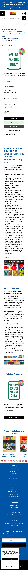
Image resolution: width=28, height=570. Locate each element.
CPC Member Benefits (14, 491)
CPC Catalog (14, 473)
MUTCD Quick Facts (14, 478)
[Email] (7, 134)
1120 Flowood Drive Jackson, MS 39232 (14, 523)
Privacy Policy (14, 510)
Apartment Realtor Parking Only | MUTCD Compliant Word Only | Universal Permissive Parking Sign (13, 405)
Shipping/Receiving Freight (14, 514)
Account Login (14, 505)
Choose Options (14, 417)
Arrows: (8, 101)
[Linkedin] (15, 134)
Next (25, 400)
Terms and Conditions (14, 512)
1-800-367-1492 (14, 525)
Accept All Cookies (10, 566)
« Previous (18, 24)
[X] (12, 134)
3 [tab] (13, 458)
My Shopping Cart (14, 507)
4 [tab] (15, 425)
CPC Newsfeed (14, 476)
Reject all (10, 563)
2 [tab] (12, 425)
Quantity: (6, 111)
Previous (2, 400)
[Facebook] (4, 134)
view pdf (20, 349)
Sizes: (7, 90)
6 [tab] (17, 458)
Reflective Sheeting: (11, 96)
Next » (24, 24)
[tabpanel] (14, 400)
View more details (7, 81)
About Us (14, 487)
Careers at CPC (14, 489)
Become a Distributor (14, 496)
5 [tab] (16, 425)
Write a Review (15, 38)
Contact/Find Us (14, 471)
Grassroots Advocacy (14, 494)
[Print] (10, 134)
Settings (10, 559)
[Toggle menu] (2, 13)
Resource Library (14, 468)
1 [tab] (11, 425)
